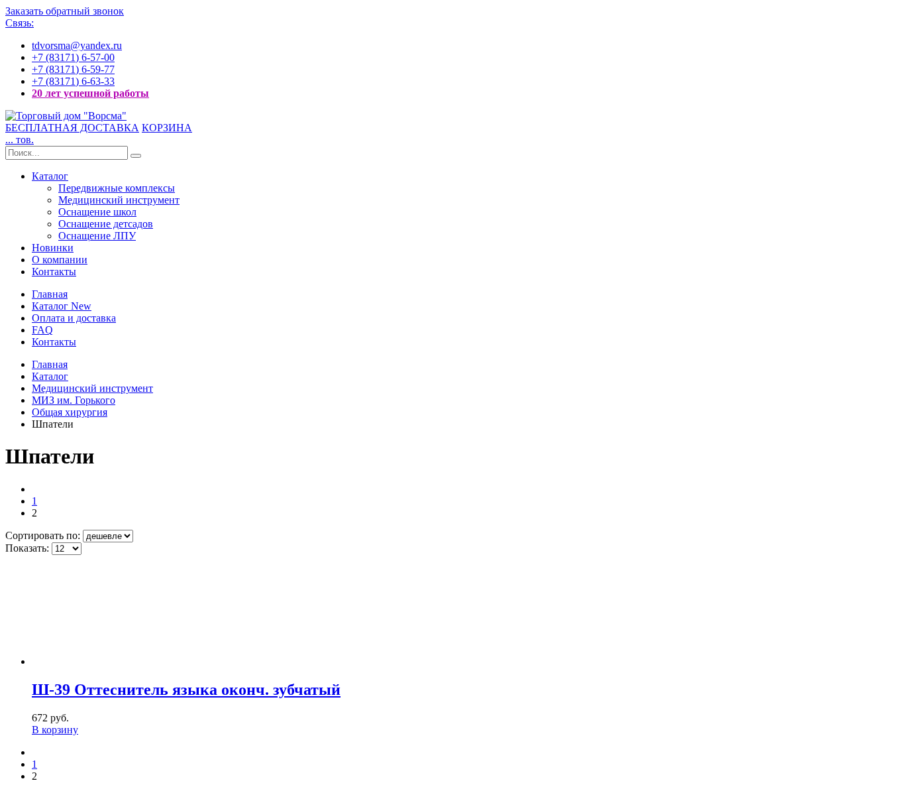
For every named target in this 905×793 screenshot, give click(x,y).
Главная (50, 294)
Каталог (50, 176)
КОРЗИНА (167, 127)
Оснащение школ (97, 211)
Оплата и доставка (74, 318)
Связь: (19, 23)
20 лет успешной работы (90, 93)
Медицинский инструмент (119, 200)
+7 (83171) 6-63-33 (73, 81)
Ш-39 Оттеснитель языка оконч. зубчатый (186, 689)
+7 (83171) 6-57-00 (73, 57)
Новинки (53, 247)
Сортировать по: (44, 535)
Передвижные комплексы (116, 188)
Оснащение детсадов (105, 223)
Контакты (54, 271)
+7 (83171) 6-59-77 (73, 69)
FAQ (42, 330)
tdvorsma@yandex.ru (77, 45)
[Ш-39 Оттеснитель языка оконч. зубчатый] (108, 661)
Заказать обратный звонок (64, 11)
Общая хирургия (69, 412)
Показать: (28, 548)
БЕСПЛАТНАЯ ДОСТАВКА (72, 127)
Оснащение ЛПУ (97, 235)
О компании (59, 259)
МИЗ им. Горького (73, 400)
